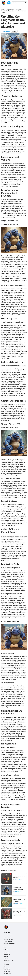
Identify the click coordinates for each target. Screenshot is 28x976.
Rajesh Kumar (6, 31)
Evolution (18, 9)
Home (2, 9)
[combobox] (18, 3)
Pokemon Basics (10, 9)
